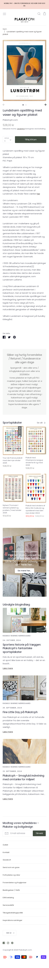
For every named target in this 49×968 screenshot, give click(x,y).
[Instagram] (7, 942)
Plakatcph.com (10, 119)
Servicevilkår (8, 905)
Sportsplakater (12, 422)
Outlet (5, 844)
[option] (24, 70)
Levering (21, 128)
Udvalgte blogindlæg (16, 604)
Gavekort (7, 860)
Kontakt (6, 852)
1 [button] (23, 105)
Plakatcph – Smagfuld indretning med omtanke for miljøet (23, 777)
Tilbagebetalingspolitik (13, 912)
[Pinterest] (11, 942)
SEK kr (9, 933)
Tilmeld (39, 833)
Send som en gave (11, 867)
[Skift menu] (4, 13)
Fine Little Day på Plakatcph (20, 712)
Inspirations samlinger (12, 920)
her (38, 193)
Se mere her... (24, 570)
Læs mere (8, 668)
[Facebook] (3, 942)
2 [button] (26, 105)
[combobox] (8, 139)
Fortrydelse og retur (11, 875)
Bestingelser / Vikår (11, 890)
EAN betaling (8, 897)
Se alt (40, 422)
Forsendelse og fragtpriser (14, 882)
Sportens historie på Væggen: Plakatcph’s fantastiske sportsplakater (22, 648)
